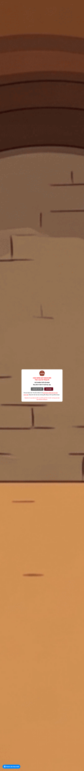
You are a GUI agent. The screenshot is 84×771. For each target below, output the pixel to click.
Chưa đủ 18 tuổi (37, 389)
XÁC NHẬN (49, 389)
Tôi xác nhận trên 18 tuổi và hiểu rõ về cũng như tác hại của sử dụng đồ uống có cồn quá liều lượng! (41, 393)
